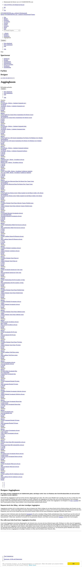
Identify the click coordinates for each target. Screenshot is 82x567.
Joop (71, 500)
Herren (2, 14)
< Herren (6, 33)
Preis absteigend (8, 43)
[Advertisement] (41, 543)
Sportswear (7, 36)
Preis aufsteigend (8, 44)
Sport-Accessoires (8, 64)
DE (5, 7)
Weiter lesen (32, 565)
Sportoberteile (7, 67)
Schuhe (6, 24)
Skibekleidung (7, 63)
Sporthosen (7, 66)
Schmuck (6, 26)
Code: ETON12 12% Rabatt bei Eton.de (14, 4)
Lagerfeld (75, 500)
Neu (5, 17)
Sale (5, 29)
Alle (5, 49)
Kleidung (6, 20)
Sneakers (61, 517)
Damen (33, 14)
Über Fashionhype (8, 556)
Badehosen (6, 58)
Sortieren (3, 40)
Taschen (6, 23)
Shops (5, 27)
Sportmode (29, 514)
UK (5, 10)
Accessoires (7, 21)
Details (2, 110)
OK (73, 564)
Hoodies (6, 60)
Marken (6, 18)
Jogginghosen (7, 61)
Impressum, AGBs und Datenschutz (13, 559)
